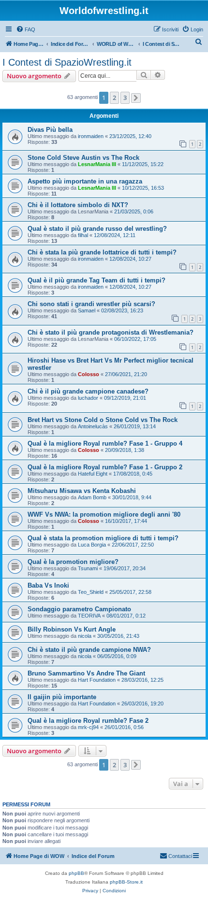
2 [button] (114, 97)
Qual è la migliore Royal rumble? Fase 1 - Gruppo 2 (105, 467)
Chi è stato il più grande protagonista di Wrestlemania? (110, 332)
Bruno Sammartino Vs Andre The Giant (86, 673)
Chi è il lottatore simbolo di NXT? (78, 205)
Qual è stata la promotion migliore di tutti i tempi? (103, 538)
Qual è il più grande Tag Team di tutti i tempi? (96, 280)
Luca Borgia (92, 545)
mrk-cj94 (88, 727)
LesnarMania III (97, 164)
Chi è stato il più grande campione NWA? (89, 649)
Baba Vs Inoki (48, 585)
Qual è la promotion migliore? (73, 561)
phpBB (76, 873)
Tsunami (88, 568)
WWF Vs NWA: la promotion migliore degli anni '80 (104, 514)
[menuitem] (25, 29)
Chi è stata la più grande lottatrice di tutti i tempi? (102, 252)
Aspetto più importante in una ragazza (85, 181)
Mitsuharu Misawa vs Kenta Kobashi (82, 490)
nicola (84, 636)
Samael (86, 310)
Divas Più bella (50, 129)
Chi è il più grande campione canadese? (88, 391)
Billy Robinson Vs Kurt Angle (72, 629)
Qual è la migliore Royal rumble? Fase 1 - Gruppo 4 (105, 443)
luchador (88, 398)
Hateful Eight (92, 474)
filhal (83, 235)
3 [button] (125, 97)
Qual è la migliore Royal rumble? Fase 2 (88, 720)
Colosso (88, 374)
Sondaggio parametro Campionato (79, 609)
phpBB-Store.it (126, 882)
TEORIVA (89, 616)
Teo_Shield (91, 592)
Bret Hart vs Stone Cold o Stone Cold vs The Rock (103, 419)
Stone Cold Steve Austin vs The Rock (83, 157)
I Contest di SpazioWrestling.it (67, 62)
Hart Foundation (97, 680)
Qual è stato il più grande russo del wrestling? (97, 228)
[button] (136, 98)
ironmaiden (91, 136)
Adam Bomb (92, 497)
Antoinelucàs (93, 426)
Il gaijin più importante (62, 697)
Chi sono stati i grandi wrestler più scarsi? (91, 304)
